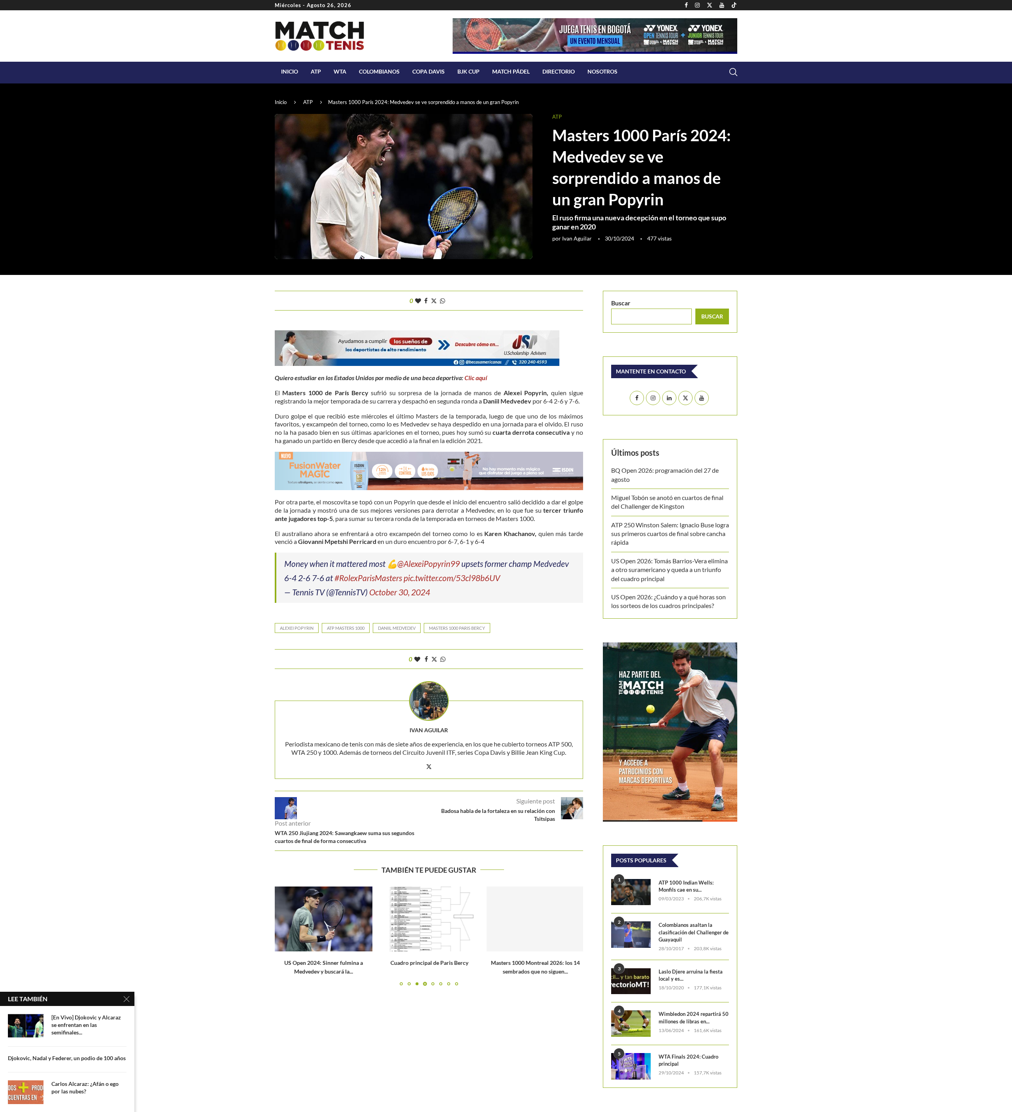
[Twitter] (709, 5)
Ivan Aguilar (577, 238)
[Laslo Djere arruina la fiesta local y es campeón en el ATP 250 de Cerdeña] (631, 981)
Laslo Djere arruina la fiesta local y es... (691, 975)
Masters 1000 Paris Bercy (457, 628)
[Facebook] (686, 5)
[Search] (733, 72)
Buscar (621, 303)
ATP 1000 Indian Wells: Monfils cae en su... (686, 886)
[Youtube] (722, 5)
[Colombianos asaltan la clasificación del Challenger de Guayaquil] (631, 934)
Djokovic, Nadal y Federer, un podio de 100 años (67, 1058)
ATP (316, 71)
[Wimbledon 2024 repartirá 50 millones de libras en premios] (631, 1023)
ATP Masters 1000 (345, 628)
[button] (285, 936)
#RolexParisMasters (368, 578)
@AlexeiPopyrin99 (428, 563)
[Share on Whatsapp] (442, 300)
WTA (340, 71)
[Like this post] (418, 300)
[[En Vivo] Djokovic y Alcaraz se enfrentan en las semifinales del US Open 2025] (25, 1026)
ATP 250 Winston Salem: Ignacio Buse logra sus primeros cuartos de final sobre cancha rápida (670, 533)
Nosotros (602, 71)
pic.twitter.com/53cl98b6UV (452, 578)
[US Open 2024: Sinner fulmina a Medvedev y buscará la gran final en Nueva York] (323, 919)
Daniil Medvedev (396, 628)
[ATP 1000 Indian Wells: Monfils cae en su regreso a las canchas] (631, 892)
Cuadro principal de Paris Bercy (429, 963)
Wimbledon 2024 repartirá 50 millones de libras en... (694, 1017)
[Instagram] (697, 5)
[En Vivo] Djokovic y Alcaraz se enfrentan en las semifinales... (86, 1025)
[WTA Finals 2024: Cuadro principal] (631, 1066)
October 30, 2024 (399, 592)
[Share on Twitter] (434, 300)
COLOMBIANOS (379, 71)
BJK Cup (468, 71)
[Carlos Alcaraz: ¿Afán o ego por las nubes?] (25, 1092)
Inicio (289, 71)
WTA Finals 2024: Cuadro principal (688, 1060)
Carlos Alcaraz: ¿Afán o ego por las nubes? (85, 1087)
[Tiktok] (734, 5)
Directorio (558, 71)
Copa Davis (428, 71)
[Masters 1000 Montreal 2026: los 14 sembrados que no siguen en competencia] (534, 919)
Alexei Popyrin (296, 628)
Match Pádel (511, 71)
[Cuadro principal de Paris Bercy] (429, 919)
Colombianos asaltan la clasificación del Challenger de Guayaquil (694, 932)
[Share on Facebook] (426, 300)
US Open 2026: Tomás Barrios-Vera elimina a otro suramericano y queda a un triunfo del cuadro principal (669, 569)
